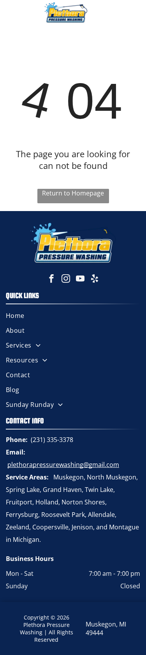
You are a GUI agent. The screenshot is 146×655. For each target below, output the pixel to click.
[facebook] (51, 279)
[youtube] (80, 279)
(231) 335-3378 (52, 439)
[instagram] (66, 279)
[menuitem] (73, 315)
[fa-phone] (17, 17)
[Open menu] (130, 12)
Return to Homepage (73, 193)
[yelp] (94, 279)
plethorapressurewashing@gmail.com (63, 464)
